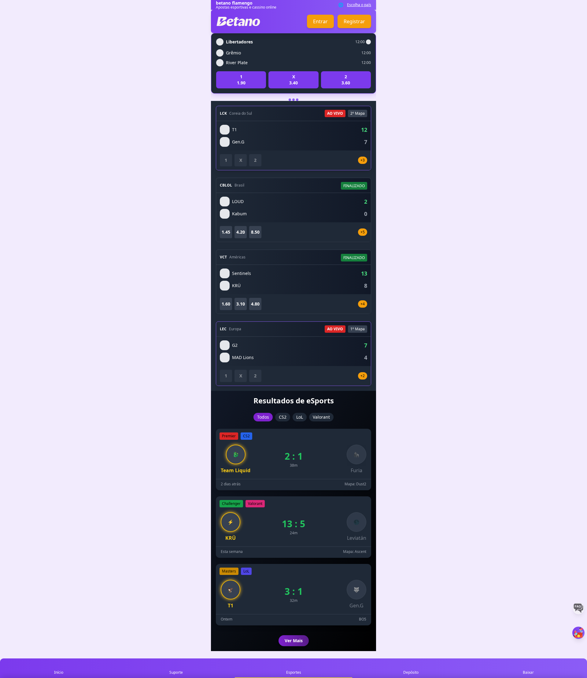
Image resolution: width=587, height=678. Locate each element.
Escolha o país (359, 4)
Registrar (354, 21)
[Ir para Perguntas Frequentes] (578, 608)
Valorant (321, 417)
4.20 (240, 232)
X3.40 (293, 80)
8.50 (255, 232)
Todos (263, 417)
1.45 (226, 232)
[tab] (290, 99)
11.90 (241, 80)
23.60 (345, 80)
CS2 (282, 417)
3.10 (240, 304)
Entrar (320, 21)
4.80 (255, 304)
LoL (299, 417)
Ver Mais (294, 640)
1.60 (226, 304)
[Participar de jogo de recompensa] (578, 633)
